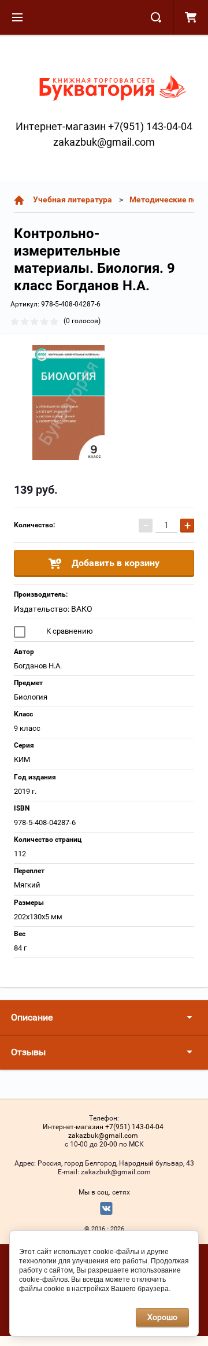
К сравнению (68, 631)
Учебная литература (72, 199)
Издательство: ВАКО (53, 608)
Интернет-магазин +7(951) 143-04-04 (104, 126)
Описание (32, 1017)
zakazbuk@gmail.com (104, 142)
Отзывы (28, 1052)
